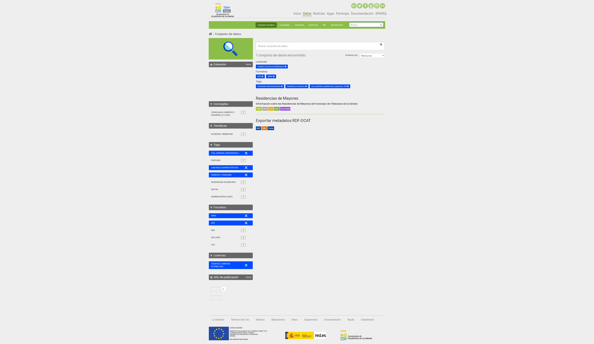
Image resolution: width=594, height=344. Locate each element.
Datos (307, 13)
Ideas (294, 319)
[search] (381, 44)
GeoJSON (285, 109)
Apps (330, 13)
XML (264, 128)
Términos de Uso (240, 319)
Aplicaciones (278, 319)
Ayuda (351, 319)
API (324, 25)
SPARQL (381, 13)
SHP (265, 109)
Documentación (362, 13)
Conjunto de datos (266, 25)
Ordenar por (351, 55)
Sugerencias (311, 319)
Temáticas (299, 25)
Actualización (337, 25)
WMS (259, 109)
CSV (271, 109)
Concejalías (284, 25)
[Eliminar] (285, 67)
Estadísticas (367, 319)
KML (277, 109)
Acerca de (313, 25)
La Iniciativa (218, 319)
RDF (258, 128)
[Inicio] (222, 10)
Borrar (248, 64)
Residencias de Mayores (277, 98)
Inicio (297, 13)
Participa (342, 13)
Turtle (270, 128)
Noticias (319, 13)
